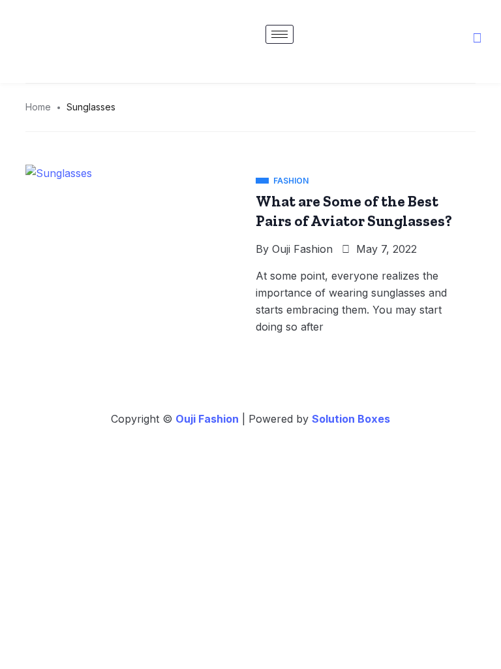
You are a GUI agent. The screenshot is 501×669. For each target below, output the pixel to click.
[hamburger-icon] (280, 34)
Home (38, 106)
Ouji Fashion (302, 248)
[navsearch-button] (477, 38)
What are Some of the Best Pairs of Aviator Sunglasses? (354, 211)
